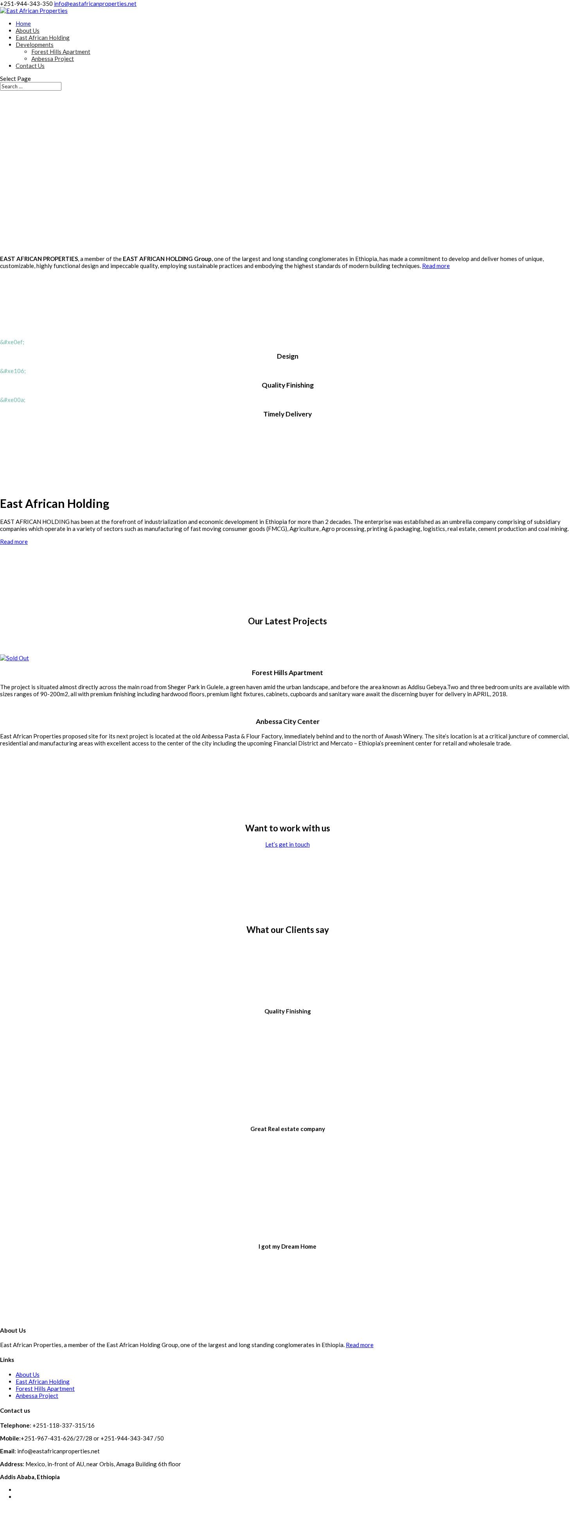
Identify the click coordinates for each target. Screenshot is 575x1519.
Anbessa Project (52, 58)
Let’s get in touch (287, 844)
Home (23, 23)
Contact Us (30, 65)
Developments (35, 44)
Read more (436, 265)
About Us (28, 30)
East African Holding (43, 37)
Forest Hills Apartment (60, 51)
